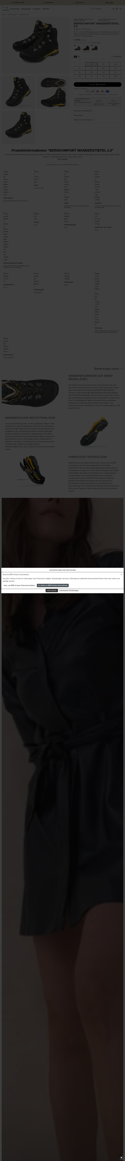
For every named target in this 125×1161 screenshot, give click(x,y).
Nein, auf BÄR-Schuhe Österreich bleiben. (19, 585)
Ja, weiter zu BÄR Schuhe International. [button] (53, 585)
